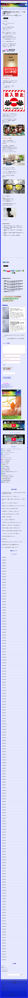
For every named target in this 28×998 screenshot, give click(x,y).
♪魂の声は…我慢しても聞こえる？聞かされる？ (11, 527)
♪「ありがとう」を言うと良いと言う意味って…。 (11, 533)
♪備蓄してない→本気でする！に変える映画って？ (11, 525)
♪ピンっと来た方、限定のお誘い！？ (9, 519)
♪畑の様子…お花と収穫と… (7, 516)
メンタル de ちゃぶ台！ (7, 459)
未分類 (4, 473)
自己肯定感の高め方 (6, 478)
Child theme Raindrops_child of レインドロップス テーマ (14, 996)
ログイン (3, 965)
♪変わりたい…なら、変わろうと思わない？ (10, 502)
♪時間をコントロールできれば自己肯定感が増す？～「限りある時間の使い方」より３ (13, 284)
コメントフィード (4, 969)
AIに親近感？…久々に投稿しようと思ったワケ (10, 511)
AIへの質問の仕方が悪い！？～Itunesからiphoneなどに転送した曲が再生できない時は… (14, 493)
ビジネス (4, 455)
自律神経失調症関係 (6, 480)
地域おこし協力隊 (6, 468)
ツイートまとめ (6, 454)
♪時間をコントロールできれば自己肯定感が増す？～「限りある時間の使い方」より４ (13, 287)
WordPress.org (4, 971)
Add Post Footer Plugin (18, 257)
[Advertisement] (13, 246)
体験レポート (5, 464)
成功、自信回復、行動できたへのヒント (10, 471)
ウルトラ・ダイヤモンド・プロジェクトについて (12, 448)
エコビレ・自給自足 (6, 450)
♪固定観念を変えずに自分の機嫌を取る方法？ (10, 544)
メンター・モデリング (7, 457)
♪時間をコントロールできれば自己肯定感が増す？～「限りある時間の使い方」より (13, 281)
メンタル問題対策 (6, 461)
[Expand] (2, 8)
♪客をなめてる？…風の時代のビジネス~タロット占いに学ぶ (13, 505)
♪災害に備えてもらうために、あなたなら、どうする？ (12, 541)
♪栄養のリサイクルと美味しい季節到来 (12, 235)
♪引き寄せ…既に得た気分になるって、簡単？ (10, 514)
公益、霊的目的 (6, 466)
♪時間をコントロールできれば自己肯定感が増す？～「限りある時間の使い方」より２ (13, 289)
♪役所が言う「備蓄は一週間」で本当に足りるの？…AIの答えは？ (13, 500)
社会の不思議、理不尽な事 (8, 476)
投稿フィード (4, 967)
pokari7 (18, 308)
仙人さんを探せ (6, 462)
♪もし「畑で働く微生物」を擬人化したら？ (10, 547)
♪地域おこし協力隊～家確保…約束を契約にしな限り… (12, 530)
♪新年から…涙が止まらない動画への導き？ (10, 508)
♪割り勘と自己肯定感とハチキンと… (9, 536)
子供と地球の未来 (6, 469)
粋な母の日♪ (4, 538)
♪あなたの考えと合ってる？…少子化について (13, 225)
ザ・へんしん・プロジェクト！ (9, 452)
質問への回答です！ (6, 482)
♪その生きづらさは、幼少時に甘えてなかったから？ (12, 522)
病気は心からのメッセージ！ (8, 475)
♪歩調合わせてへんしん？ (9, 291)
